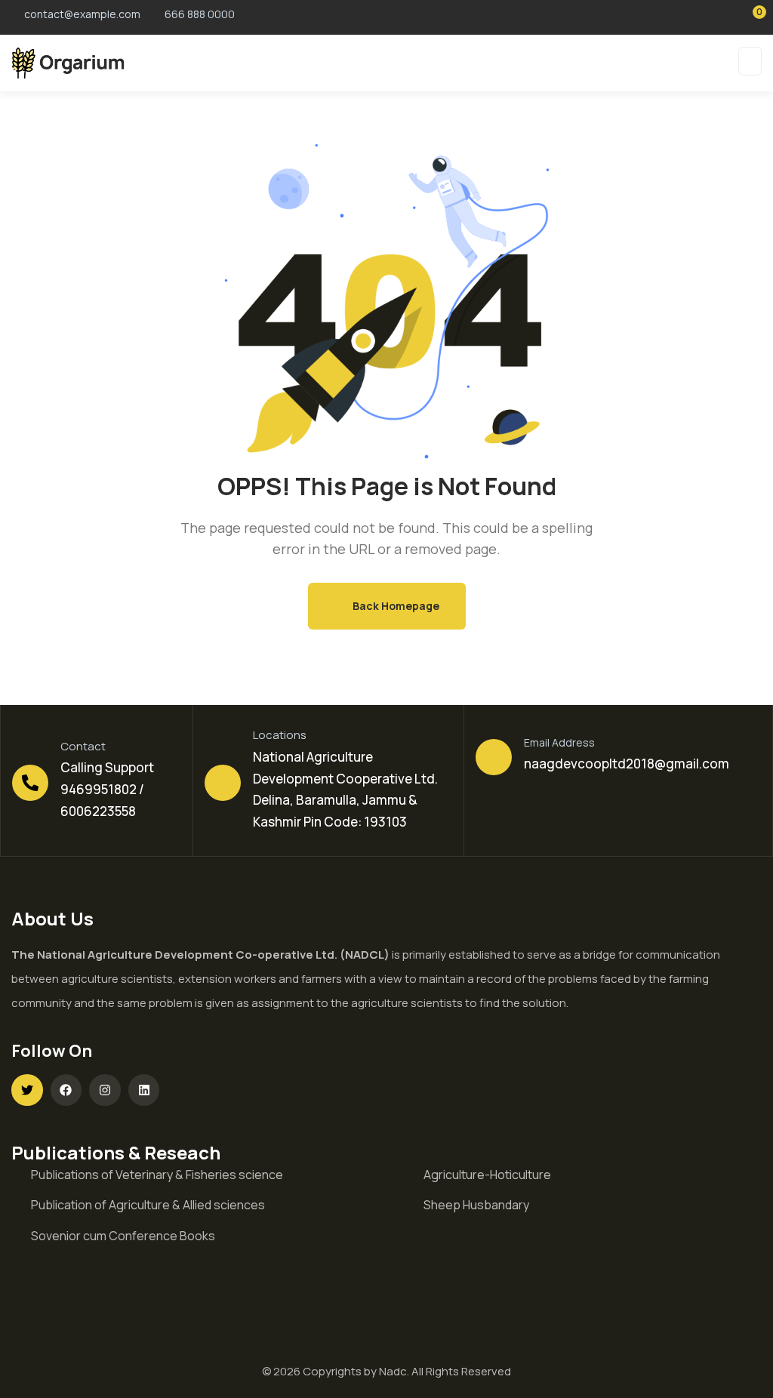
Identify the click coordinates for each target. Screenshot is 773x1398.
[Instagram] (105, 1090)
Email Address (559, 742)
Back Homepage (394, 606)
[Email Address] (494, 757)
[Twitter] (27, 1090)
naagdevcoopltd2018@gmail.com (626, 763)
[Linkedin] (144, 1090)
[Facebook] (66, 1090)
